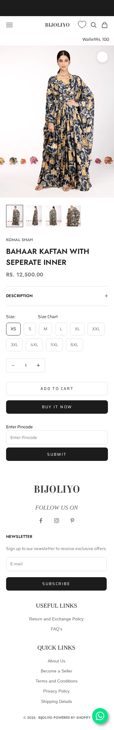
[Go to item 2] (34, 216)
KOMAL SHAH (19, 240)
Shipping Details (56, 701)
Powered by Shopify (72, 717)
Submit (57, 454)
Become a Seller (56, 671)
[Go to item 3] (53, 216)
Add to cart (57, 388)
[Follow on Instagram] (57, 521)
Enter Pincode (19, 426)
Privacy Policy (56, 691)
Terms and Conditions (57, 681)
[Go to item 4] (72, 216)
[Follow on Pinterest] (72, 521)
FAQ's (56, 628)
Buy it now (57, 407)
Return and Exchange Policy (56, 618)
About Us (56, 660)
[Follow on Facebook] (41, 521)
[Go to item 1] (14, 216)
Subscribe (56, 584)
